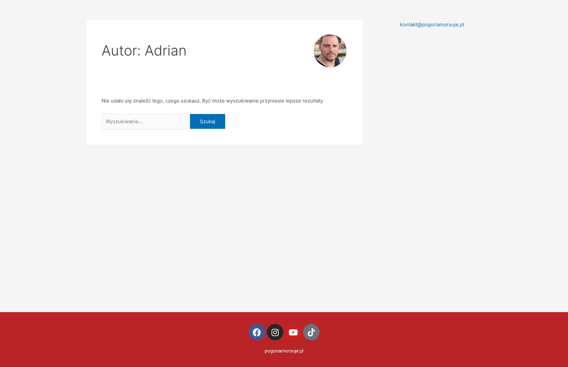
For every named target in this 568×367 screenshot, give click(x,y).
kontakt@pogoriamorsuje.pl (432, 24)
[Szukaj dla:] (146, 121)
